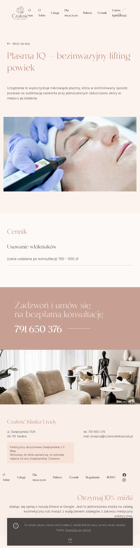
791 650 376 (38, 330)
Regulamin (93, 478)
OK (70, 540)
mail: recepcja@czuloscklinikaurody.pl (108, 436)
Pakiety (87, 13)
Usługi (55, 13)
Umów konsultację (119, 13)
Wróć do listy (21, 43)
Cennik (102, 13)
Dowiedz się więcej (78, 530)
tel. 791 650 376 (94, 432)
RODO (111, 478)
